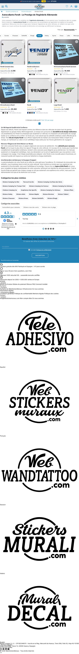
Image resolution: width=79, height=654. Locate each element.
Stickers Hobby (7, 194)
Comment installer (41, 284)
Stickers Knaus (23, 198)
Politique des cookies (51, 293)
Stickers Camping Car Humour (39, 186)
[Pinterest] (6, 649)
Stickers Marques (26, 11)
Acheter (3, 283)
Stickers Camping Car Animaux (62, 186)
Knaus (61, 35)
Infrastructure (27, 289)
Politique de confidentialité (43, 250)
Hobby (47, 35)
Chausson (15, 35)
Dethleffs (24, 35)
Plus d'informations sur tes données (10, 260)
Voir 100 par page (47, 120)
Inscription (40, 255)
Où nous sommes (38, 289)
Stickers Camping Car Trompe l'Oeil (14, 186)
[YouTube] (8, 649)
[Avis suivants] (77, 218)
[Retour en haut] (1, 653)
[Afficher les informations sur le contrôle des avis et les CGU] (16, 224)
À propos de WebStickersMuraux (11, 289)
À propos (4, 287)
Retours (29, 284)
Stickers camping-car (12, 11)
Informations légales (7, 292)
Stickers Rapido (34, 194)
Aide (30, 298)
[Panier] (76, 6)
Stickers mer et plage (49, 207)
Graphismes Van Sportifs (29, 190)
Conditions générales (7, 293)
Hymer (54, 35)
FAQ (33, 284)
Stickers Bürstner (48, 194)
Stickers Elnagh (52, 198)
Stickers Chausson (9, 198)
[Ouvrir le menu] (4, 6)
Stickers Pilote (68, 190)
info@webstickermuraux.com (10, 298)
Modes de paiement (19, 284)
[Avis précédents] (19, 218)
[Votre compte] (71, 6)
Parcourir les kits (28, 182)
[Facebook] (3, 649)
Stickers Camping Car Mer (11, 182)
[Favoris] (67, 6)
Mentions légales (38, 293)
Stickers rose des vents (31, 207)
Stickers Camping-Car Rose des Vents (50, 182)
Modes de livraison (6, 284)
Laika (68, 35)
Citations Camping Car (10, 190)
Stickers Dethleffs (38, 198)
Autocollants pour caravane (11, 207)
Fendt (39, 35)
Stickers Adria (20, 194)
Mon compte (24, 298)
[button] (28, 74)
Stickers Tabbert (63, 194)
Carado (6, 35)
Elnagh (32, 35)
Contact (3, 297)
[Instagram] (1, 649)
